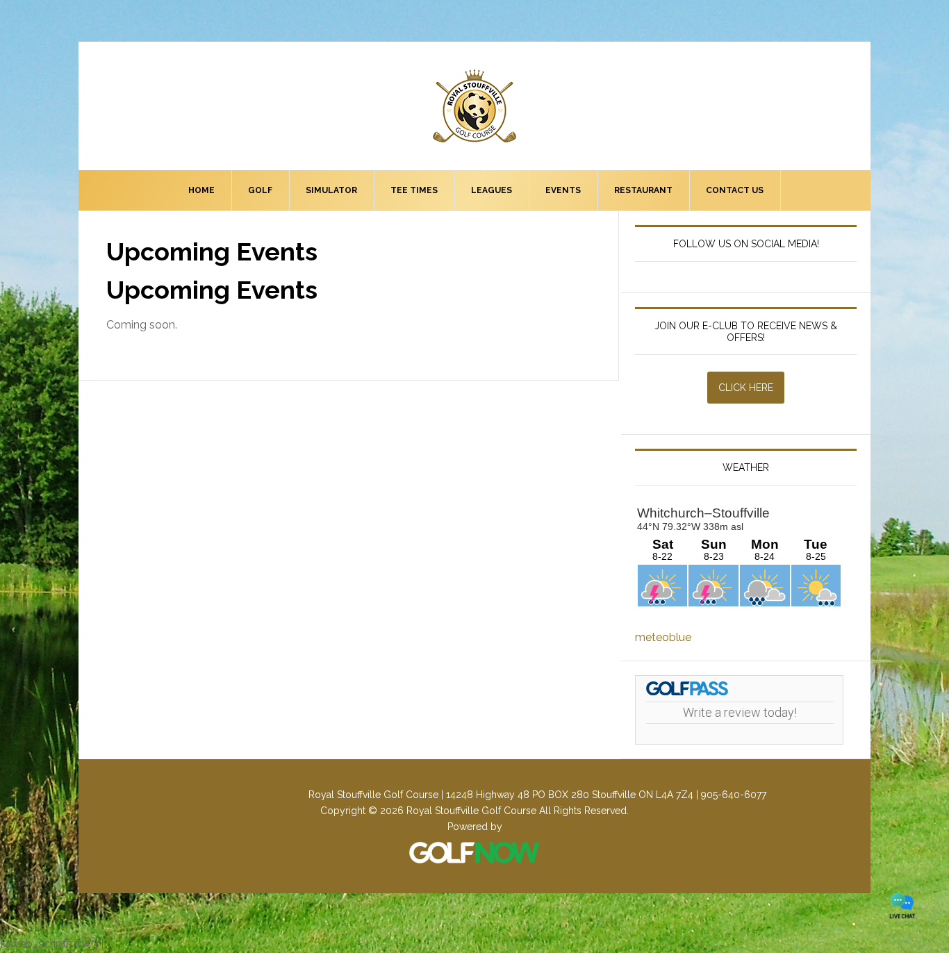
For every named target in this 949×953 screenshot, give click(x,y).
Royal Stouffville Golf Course (474, 105)
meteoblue (663, 637)
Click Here (745, 387)
